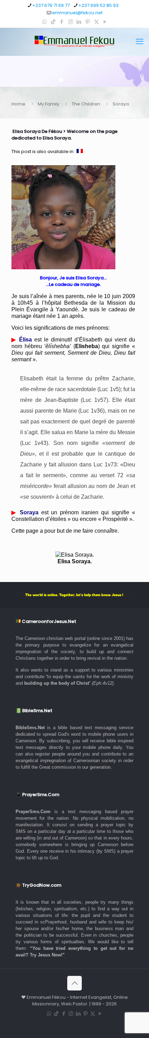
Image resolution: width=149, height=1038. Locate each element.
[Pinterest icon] (87, 21)
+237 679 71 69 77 (51, 5)
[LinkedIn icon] (79, 21)
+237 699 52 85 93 (98, 5)
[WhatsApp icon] (44, 21)
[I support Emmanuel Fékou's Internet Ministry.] (74, 594)
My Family (48, 104)
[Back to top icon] (74, 983)
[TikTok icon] (53, 21)
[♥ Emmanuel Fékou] (74, 41)
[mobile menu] (140, 42)
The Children (86, 104)
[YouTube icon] (105, 21)
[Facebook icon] (61, 21)
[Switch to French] (80, 151)
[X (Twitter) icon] (96, 21)
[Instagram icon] (70, 21)
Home (18, 104)
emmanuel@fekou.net (77, 12)
